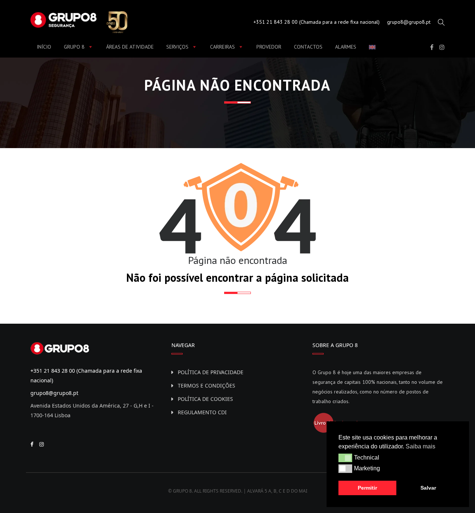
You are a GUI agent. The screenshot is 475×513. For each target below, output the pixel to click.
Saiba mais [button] (420, 446)
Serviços (177, 46)
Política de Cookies (205, 398)
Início (44, 46)
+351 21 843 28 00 (275, 22)
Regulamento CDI (202, 412)
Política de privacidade (210, 372)
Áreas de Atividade (130, 46)
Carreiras (222, 46)
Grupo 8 (74, 46)
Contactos (308, 46)
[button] (345, 458)
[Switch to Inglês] (373, 47)
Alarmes (345, 46)
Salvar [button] (428, 488)
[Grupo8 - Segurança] (78, 21)
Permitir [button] (367, 488)
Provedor (268, 46)
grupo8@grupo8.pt (408, 22)
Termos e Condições (206, 385)
